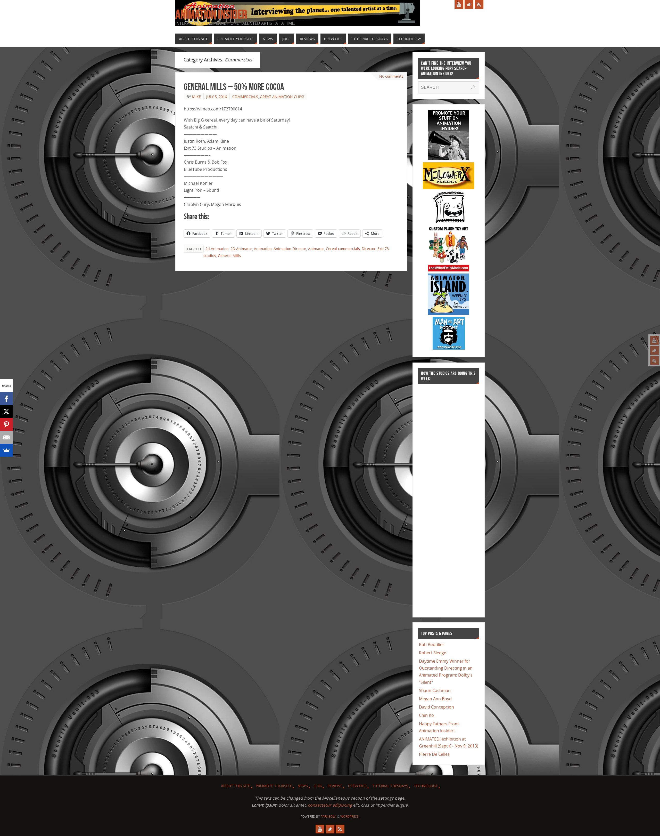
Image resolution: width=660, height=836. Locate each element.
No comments (391, 76)
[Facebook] (6, 398)
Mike (196, 96)
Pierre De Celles (434, 754)
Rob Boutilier (431, 644)
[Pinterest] (6, 424)
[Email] (6, 437)
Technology (426, 785)
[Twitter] (654, 350)
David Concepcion (436, 707)
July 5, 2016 (216, 96)
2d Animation (217, 248)
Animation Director (290, 248)
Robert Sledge (432, 653)
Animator (316, 248)
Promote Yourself (274, 785)
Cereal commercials (343, 248)
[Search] (472, 87)
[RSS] (654, 360)
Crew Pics (357, 785)
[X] (6, 411)
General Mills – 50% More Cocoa (234, 87)
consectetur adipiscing (330, 805)
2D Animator (241, 248)
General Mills (229, 255)
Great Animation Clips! (282, 96)
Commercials (245, 96)
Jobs (318, 785)
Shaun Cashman (435, 690)
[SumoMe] (6, 450)
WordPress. (349, 816)
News (303, 785)
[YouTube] (654, 340)
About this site (235, 785)
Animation (263, 248)
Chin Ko (426, 715)
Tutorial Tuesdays (390, 785)
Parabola (328, 816)
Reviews (334, 785)
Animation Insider (211, 14)
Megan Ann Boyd (435, 699)
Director (369, 248)
